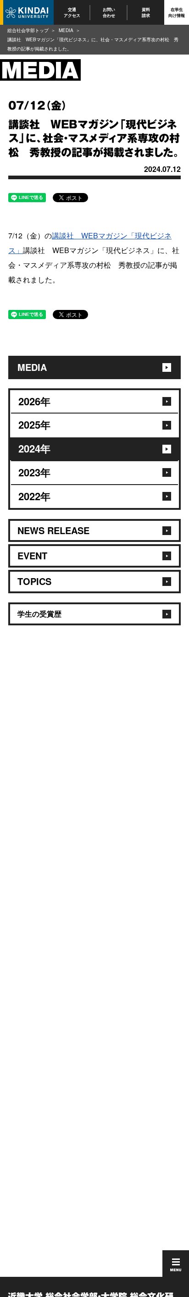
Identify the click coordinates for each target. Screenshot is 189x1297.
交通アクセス (72, 12)
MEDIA (66, 30)
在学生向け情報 (176, 12)
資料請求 (146, 12)
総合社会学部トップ (28, 30)
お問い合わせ (109, 12)
